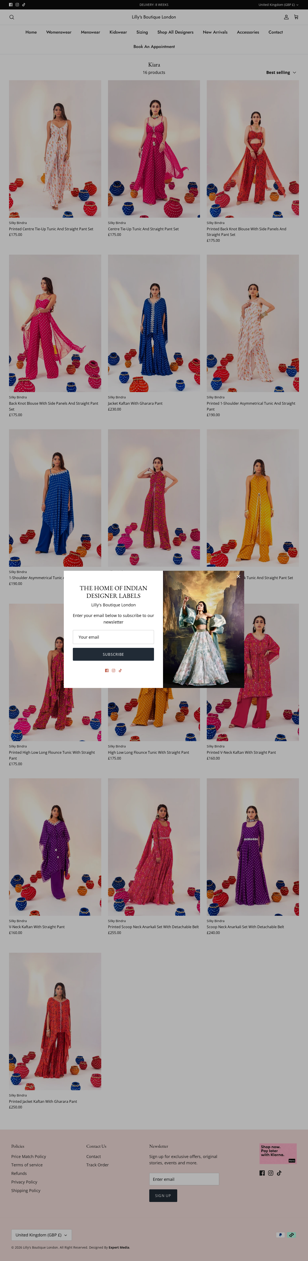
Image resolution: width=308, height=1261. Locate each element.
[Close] (239, 576)
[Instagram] (113, 670)
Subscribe (113, 654)
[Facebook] (106, 670)
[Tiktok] (120, 670)
